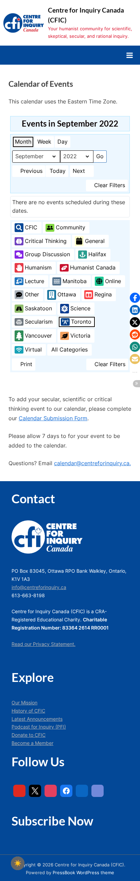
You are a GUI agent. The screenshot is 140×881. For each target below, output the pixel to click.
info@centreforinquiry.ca (39, 587)
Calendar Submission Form (53, 418)
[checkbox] (17, 863)
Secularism (39, 321)
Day (62, 141)
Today (58, 170)
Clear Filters (109, 185)
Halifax (97, 254)
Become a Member (32, 743)
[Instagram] (50, 791)
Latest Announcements (37, 719)
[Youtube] (19, 791)
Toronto (81, 321)
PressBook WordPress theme (83, 872)
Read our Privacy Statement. (43, 644)
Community (70, 227)
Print (23, 366)
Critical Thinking (46, 241)
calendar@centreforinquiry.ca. (92, 463)
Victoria (80, 335)
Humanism (38, 267)
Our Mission (24, 702)
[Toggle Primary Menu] (129, 55)
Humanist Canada (93, 267)
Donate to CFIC (29, 735)
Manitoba (75, 281)
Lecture (34, 281)
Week (44, 141)
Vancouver (38, 335)
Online (113, 281)
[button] (135, 298)
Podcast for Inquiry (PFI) (39, 727)
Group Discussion (47, 254)
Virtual (33, 349)
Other (32, 294)
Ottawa (66, 294)
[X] (35, 791)
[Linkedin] (82, 791)
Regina (103, 294)
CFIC (31, 227)
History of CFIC (28, 711)
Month (23, 141)
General (95, 241)
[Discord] (97, 791)
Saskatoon (38, 308)
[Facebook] (66, 791)
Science (80, 308)
